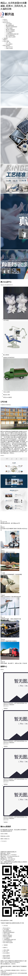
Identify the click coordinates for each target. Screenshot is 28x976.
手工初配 (3, 573)
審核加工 (3, 527)
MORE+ (2, 455)
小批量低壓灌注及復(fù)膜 (12, 34)
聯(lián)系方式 (9, 47)
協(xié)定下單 (4, 521)
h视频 (4, 974)
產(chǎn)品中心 (6, 22)
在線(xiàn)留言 (9, 48)
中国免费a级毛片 (5, 973)
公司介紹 (5, 21)
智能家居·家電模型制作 (11, 26)
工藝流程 (5, 38)
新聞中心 (5, 39)
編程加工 (3, 550)
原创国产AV (9, 974)
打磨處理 (3, 595)
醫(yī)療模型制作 (10, 25)
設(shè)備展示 (9, 44)
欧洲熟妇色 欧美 (13, 973)
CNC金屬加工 (9, 32)
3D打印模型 (9, 23)
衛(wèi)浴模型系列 (10, 35)
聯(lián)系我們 (6, 45)
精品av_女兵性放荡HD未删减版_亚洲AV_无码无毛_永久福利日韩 (14, 6)
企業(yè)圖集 (6, 41)
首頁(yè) (5, 19)
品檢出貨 (3, 661)
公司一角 (8, 42)
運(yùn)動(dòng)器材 (10, 36)
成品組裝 (3, 639)
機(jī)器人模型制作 (10, 29)
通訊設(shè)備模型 (10, 31)
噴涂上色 (3, 617)
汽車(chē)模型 (9, 28)
